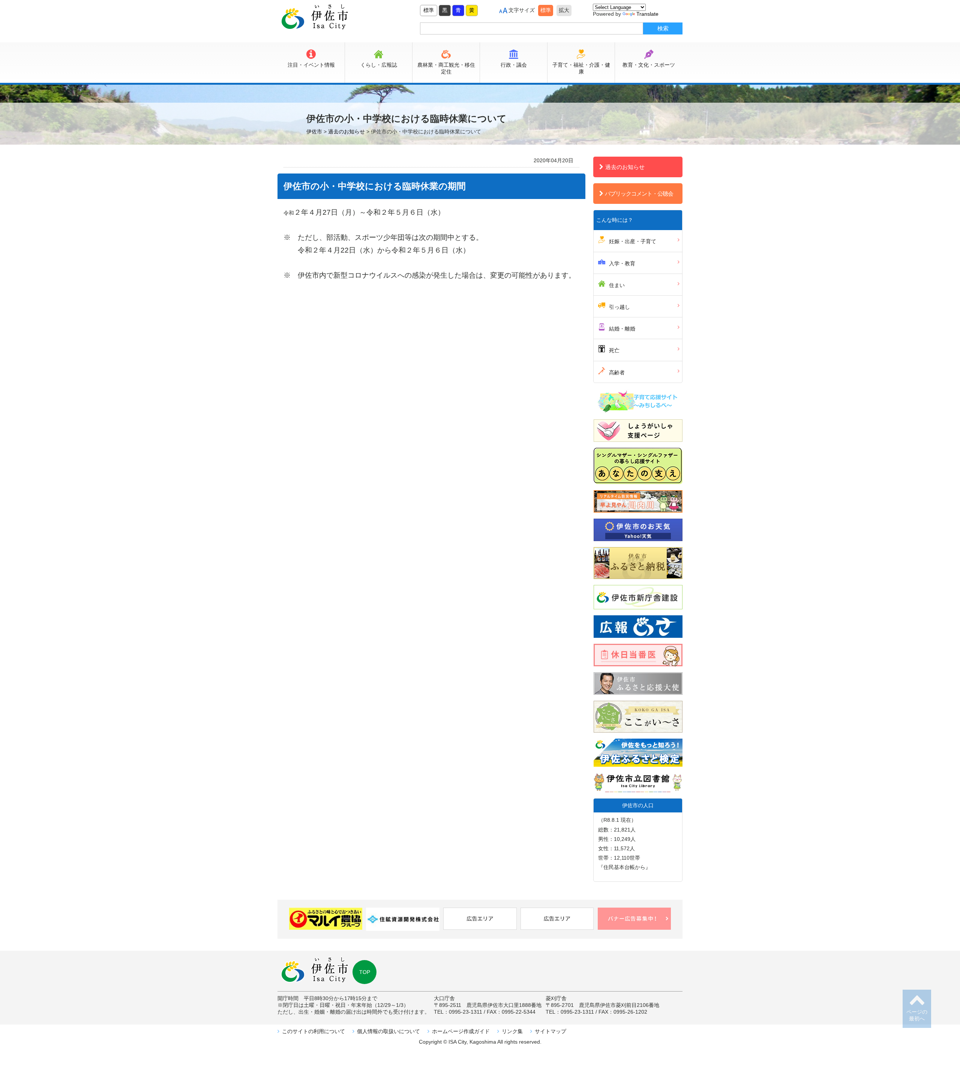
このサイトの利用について (313, 1031)
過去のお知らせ (625, 167)
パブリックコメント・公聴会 (639, 193)
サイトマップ (550, 1031)
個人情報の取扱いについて (388, 1031)
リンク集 (512, 1031)
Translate (647, 14)
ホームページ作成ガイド (461, 1031)
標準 (428, 10)
